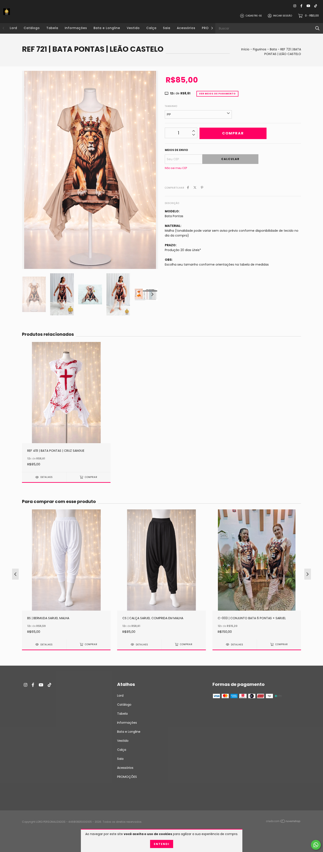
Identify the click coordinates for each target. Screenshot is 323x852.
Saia (166, 28)
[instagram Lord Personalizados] (295, 5)
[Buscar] (317, 28)
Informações (76, 28)
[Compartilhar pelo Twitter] (195, 188)
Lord (13, 28)
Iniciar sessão (282, 15)
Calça (151, 28)
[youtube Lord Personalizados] (308, 5)
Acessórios (186, 28)
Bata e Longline (107, 28)
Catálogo (32, 28)
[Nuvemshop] (283, 822)
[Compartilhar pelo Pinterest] (202, 188)
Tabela (52, 28)
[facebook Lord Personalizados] (301, 5)
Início (245, 49)
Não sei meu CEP (176, 168)
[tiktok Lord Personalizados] (315, 5)
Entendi (161, 844)
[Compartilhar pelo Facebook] (188, 188)
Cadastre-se (253, 15)
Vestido (133, 28)
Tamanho (171, 106)
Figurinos (259, 49)
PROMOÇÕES (127, 777)
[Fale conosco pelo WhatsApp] (316, 845)
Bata (273, 49)
